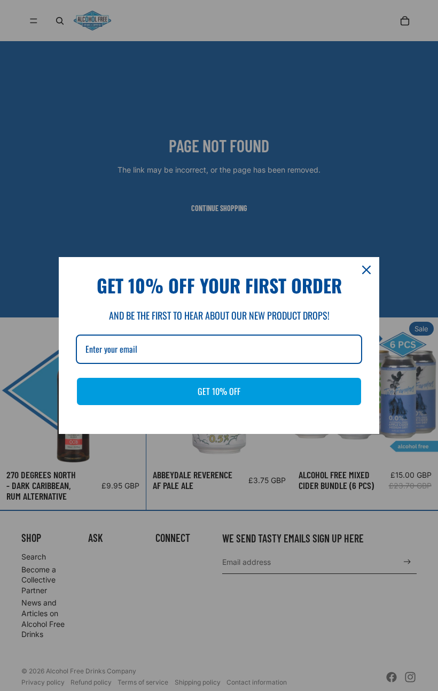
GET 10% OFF (219, 391)
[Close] (366, 270)
